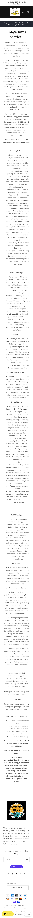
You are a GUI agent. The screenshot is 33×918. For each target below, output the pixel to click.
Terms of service (12, 911)
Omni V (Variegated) (21, 409)
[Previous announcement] (3, 3)
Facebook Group (9, 841)
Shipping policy (23, 911)
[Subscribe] (27, 859)
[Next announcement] (29, 3)
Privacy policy (25, 908)
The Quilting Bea (15, 905)
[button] (4, 12)
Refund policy (15, 908)
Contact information (17, 914)
